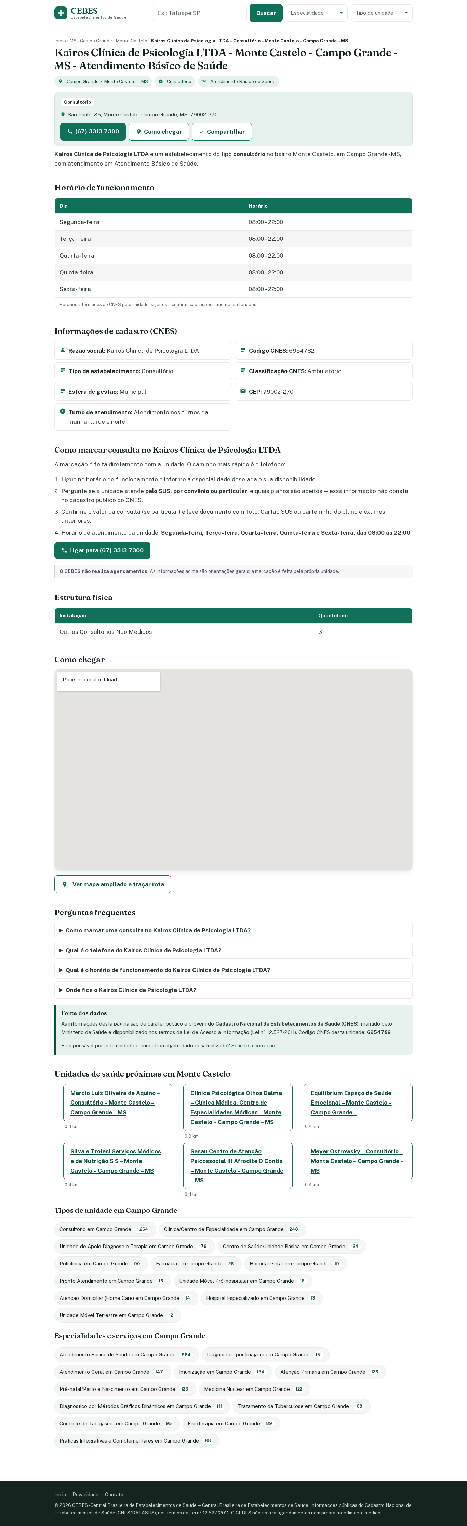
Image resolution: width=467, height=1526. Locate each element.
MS (73, 40)
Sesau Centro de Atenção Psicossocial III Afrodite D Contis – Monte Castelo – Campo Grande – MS (236, 1166)
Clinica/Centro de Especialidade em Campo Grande (231, 1229)
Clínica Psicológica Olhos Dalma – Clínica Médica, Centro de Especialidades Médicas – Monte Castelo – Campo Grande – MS (236, 1107)
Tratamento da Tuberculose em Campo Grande (300, 1406)
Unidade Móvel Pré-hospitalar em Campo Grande (241, 1281)
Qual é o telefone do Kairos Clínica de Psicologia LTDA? (143, 950)
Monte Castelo (131, 40)
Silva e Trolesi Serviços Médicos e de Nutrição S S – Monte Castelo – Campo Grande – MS (115, 1161)
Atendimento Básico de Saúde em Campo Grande (125, 1354)
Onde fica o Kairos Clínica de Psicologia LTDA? (131, 990)
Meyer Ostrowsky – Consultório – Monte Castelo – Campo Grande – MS (357, 1161)
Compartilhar (226, 131)
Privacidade (85, 1494)
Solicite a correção (253, 1045)
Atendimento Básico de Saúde (243, 81)
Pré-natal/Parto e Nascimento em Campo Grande (123, 1389)
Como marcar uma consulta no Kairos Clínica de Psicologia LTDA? (158, 930)
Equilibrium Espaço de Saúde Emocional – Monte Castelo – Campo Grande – (351, 1103)
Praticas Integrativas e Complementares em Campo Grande (135, 1441)
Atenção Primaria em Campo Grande (329, 1372)
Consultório (179, 81)
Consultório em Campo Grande (103, 1229)
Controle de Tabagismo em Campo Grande (115, 1423)
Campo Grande (96, 40)
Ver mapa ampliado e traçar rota (118, 884)
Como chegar (163, 131)
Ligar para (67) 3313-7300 (106, 550)
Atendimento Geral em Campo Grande (111, 1372)
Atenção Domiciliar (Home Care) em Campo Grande (124, 1298)
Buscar (266, 13)
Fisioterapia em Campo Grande (230, 1423)
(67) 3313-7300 (97, 131)
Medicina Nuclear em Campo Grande (253, 1389)
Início (60, 40)
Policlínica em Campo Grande (99, 1263)
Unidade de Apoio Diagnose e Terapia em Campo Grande (133, 1246)
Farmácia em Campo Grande (195, 1263)
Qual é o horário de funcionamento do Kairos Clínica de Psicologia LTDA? (168, 970)
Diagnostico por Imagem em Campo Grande (264, 1354)
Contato (114, 1494)
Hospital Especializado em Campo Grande (260, 1298)
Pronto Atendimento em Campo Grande (111, 1281)
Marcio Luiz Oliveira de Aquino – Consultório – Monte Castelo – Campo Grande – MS (115, 1103)
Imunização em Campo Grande (221, 1372)
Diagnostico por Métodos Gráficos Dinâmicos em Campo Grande (140, 1406)
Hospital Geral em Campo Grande (294, 1263)
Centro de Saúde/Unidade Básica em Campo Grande (290, 1246)
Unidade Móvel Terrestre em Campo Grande (116, 1315)
